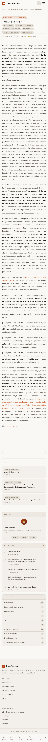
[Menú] (44, 3)
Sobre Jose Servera (8, 708)
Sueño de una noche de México (23, 642)
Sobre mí (15, 537)
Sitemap (34, 731)
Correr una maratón (23, 634)
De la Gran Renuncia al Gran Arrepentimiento (22, 500)
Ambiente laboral (12, 469)
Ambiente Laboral (8, 687)
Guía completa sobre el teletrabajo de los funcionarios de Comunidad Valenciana (20, 486)
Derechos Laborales (13, 482)
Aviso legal (29, 731)
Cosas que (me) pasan (23, 629)
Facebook (5, 724)
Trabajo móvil (27, 32)
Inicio (4, 9)
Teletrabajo (28, 29)
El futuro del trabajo (24, 25)
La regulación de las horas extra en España (22, 587)
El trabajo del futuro (11, 29)
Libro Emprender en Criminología (13, 712)
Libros (4, 698)
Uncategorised (23, 611)
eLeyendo (23, 625)
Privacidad (22, 731)
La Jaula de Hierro (11, 472)
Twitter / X (5, 716)
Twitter (24, 537)
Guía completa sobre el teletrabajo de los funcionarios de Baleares (22, 578)
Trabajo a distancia (11, 32)
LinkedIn (32, 537)
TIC (23, 620)
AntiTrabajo (8, 25)
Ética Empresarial (8, 694)
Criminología (23, 602)
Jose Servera (11, 3)
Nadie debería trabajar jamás (18, 9)
